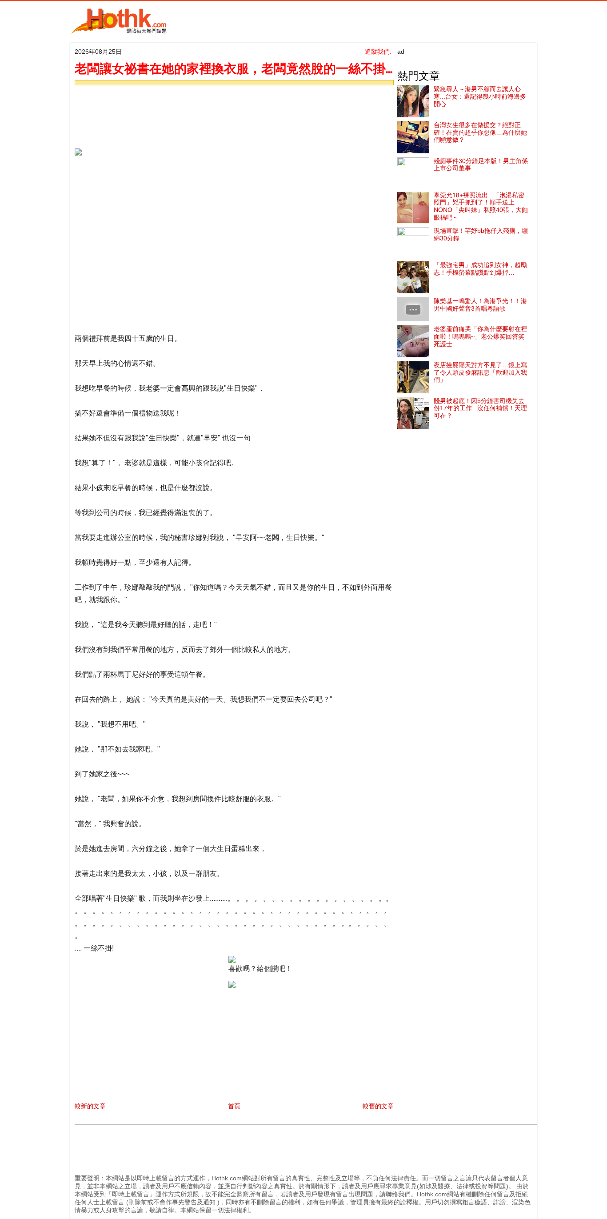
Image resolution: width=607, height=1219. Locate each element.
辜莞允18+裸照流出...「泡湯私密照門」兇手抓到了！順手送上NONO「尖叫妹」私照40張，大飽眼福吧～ (481, 206)
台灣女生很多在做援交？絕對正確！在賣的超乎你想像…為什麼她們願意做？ (480, 132)
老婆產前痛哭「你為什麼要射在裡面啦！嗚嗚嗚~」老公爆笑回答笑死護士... (480, 336)
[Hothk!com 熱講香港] (119, 32)
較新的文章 (90, 1106)
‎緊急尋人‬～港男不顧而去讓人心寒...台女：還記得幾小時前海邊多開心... (480, 96)
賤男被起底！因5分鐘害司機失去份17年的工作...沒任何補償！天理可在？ (480, 408)
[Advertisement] (232, 114)
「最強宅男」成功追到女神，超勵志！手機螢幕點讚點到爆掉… (480, 268)
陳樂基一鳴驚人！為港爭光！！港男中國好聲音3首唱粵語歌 (480, 304)
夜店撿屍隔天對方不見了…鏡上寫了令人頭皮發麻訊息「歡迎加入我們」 (480, 372)
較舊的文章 (378, 1106)
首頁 (234, 1106)
